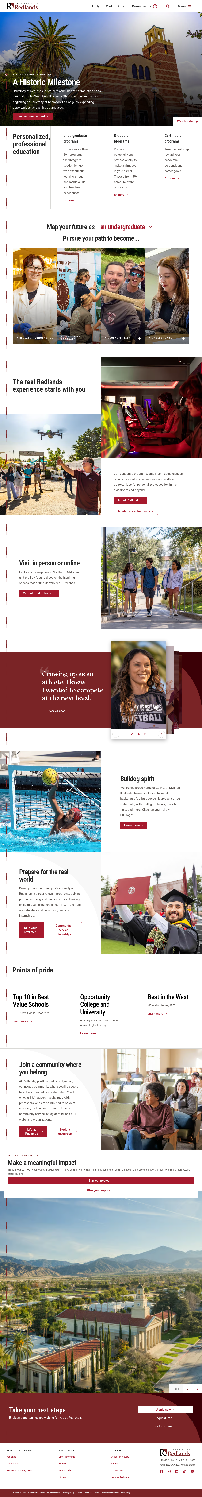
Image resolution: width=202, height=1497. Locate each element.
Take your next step (30, 930)
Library (62, 1477)
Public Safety (66, 1470)
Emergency (125, 1493)
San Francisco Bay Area (19, 1470)
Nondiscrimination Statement (107, 1493)
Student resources (65, 1132)
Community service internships (63, 930)
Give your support (99, 1190)
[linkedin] (177, 1471)
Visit (109, 6)
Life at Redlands (31, 1132)
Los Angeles (13, 1463)
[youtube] (192, 1471)
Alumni (114, 1463)
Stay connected (99, 1180)
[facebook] (161, 1471)
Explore (68, 200)
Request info (163, 1418)
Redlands (11, 1456)
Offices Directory (120, 1456)
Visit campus (163, 1426)
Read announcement (31, 116)
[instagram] (169, 1471)
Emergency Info (67, 1456)
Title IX (62, 1463)
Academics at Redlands (134, 511)
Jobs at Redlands (120, 1477)
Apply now (163, 1410)
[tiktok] (184, 1471)
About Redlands (129, 500)
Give (121, 6)
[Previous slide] (187, 1388)
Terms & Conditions (84, 1493)
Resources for (141, 6)
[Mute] (132, 734)
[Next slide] (197, 1388)
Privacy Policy (68, 1493)
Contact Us (117, 1470)
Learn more (132, 825)
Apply (95, 6)
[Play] (138, 734)
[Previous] (115, 734)
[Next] (161, 734)
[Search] (167, 6)
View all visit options (37, 593)
